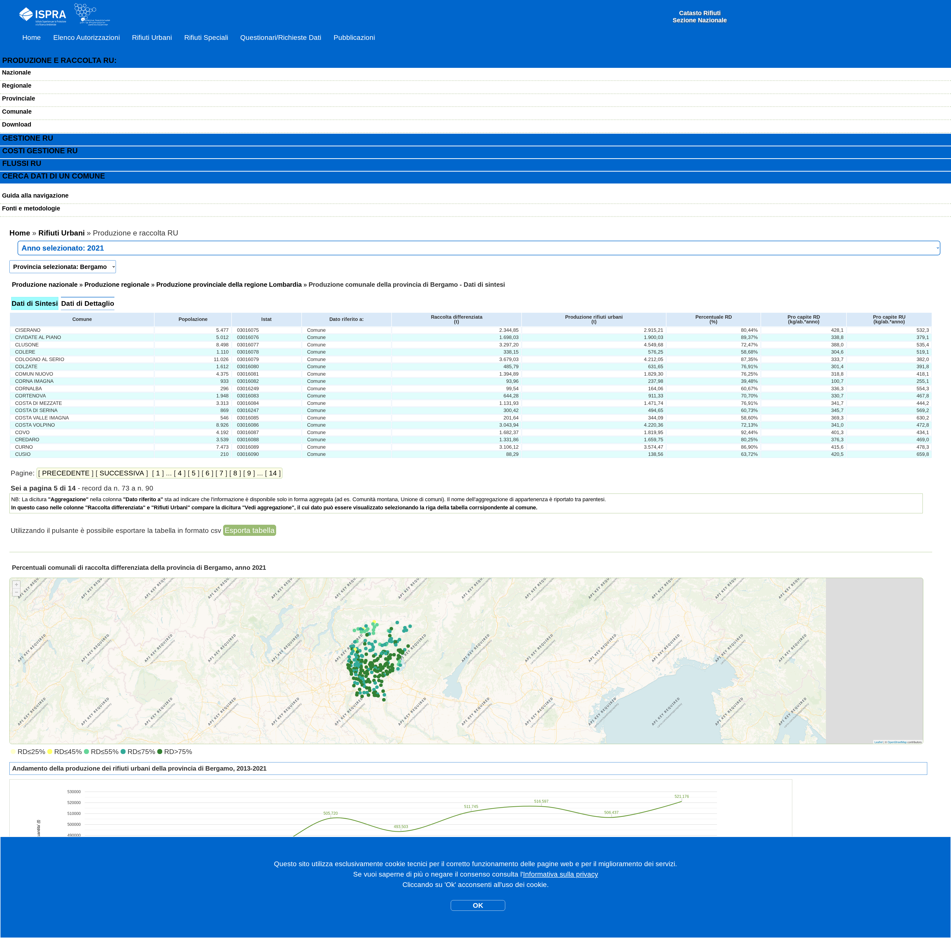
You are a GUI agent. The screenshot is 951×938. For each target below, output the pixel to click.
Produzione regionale (116, 284)
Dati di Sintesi (35, 303)
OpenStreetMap (897, 742)
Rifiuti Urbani (152, 37)
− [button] (16, 592)
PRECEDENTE (66, 473)
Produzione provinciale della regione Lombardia (229, 284)
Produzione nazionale (45, 284)
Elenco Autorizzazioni (86, 37)
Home (31, 37)
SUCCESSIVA (122, 473)
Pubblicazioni (354, 37)
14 (273, 473)
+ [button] (16, 584)
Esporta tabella (250, 530)
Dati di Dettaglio (87, 303)
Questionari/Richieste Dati (280, 37)
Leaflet (878, 742)
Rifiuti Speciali (206, 37)
